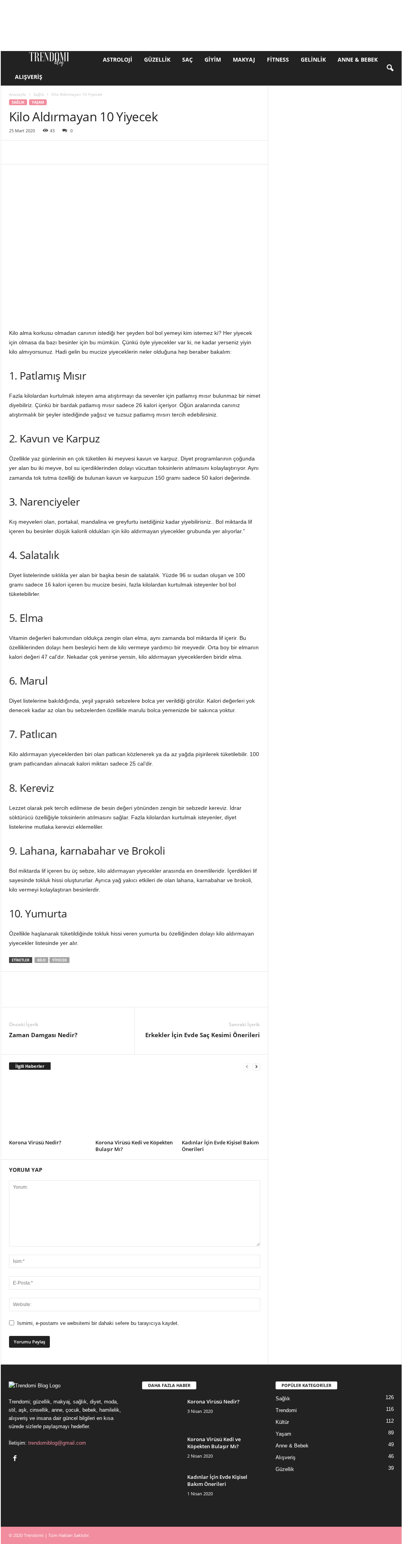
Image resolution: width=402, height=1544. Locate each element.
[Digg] (233, 152)
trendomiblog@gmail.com (57, 1443)
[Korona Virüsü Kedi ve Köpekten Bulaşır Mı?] (134, 1107)
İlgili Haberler (29, 1066)
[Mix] (197, 152)
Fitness (278, 59)
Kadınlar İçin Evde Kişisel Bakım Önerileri (220, 1146)
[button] (389, 68)
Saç (187, 59)
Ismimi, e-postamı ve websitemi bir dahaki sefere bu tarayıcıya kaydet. (98, 1323)
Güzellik (157, 59)
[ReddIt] (107, 152)
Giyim (213, 59)
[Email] (125, 152)
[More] (252, 152)
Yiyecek (59, 960)
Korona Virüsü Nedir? (35, 1142)
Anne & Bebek (358, 59)
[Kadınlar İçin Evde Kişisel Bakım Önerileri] (221, 1107)
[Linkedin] (89, 152)
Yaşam (38, 102)
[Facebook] (17, 152)
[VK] (215, 152)
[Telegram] (179, 152)
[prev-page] (247, 1066)
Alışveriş (28, 76)
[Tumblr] (161, 152)
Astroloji (117, 59)
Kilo (41, 960)
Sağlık (38, 94)
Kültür (282, 1422)
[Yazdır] (143, 152)
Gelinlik (313, 59)
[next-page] (256, 1066)
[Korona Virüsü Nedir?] (48, 1107)
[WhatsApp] (71, 152)
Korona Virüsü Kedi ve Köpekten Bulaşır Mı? (134, 1146)
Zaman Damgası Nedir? (43, 1035)
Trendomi (286, 1410)
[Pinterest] (53, 152)
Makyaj (244, 59)
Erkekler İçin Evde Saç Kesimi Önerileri (202, 1035)
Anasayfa (17, 94)
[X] (35, 152)
